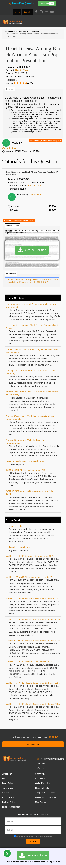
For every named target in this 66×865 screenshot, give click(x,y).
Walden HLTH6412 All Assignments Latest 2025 (29, 577)
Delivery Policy (8, 802)
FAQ (4, 778)
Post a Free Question (23, 3)
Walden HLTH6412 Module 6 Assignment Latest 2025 (32, 598)
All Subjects (40, 778)
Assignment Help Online (45, 793)
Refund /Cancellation (11, 807)
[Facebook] (36, 12)
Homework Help (42, 788)
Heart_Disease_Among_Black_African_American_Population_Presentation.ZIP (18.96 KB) (32, 280)
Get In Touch (33, 744)
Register (27, 12)
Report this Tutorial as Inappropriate (19, 220)
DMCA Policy (7, 783)
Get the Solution (34, 250)
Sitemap (5, 793)
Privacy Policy (8, 797)
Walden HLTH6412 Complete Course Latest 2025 (30, 556)
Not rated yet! (34, 185)
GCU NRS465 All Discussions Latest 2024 (26, 470)
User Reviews (41, 802)
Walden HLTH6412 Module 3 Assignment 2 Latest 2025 (33, 683)
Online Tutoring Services (45, 797)
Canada (40, 768)
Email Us (52, 736)
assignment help (14, 526)
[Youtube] (52, 12)
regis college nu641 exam (18, 547)
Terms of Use (7, 788)
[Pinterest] (46, 12)
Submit (33, 841)
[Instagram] (41, 12)
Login (17, 12)
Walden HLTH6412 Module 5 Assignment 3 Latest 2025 (33, 619)
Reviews (46, 3)
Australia (41, 764)
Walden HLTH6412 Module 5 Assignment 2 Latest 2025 (33, 640)
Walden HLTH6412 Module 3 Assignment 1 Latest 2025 (33, 704)
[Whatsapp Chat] (7, 853)
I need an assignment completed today (25, 461)
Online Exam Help (42, 783)
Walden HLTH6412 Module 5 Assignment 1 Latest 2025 (33, 661)
